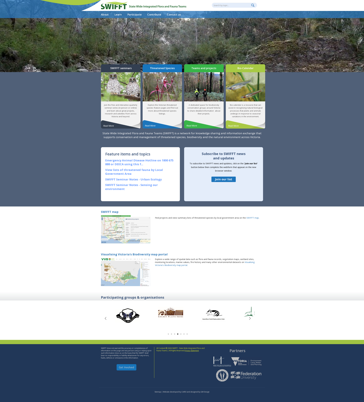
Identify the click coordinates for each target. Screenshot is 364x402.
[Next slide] (249, 318)
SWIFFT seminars (121, 68)
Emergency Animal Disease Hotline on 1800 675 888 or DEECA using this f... (139, 162)
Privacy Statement (192, 350)
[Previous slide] (105, 318)
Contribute (154, 14)
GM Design (205, 392)
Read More (108, 125)
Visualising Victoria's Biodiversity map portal (134, 254)
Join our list (223, 179)
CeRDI (184, 392)
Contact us (174, 14)
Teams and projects (203, 68)
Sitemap (158, 392)
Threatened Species (162, 68)
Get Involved (126, 367)
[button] (168, 334)
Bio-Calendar (245, 68)
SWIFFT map (109, 212)
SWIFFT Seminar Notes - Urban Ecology (133, 179)
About (105, 14)
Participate (134, 14)
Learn (118, 14)
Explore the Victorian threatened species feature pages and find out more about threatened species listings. (162, 109)
